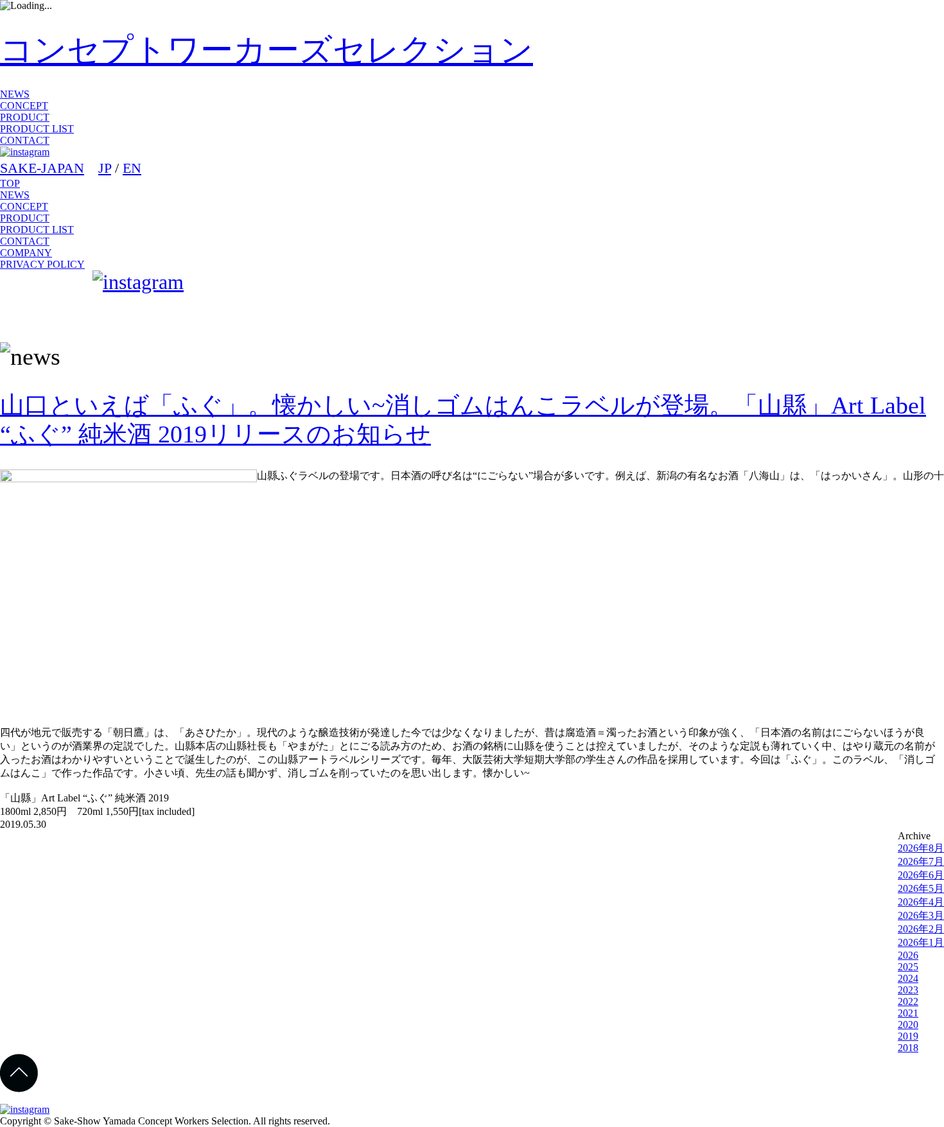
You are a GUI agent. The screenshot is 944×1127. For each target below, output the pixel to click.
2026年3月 (921, 915)
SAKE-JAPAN (42, 168)
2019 (908, 1036)
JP (104, 168)
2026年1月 (921, 942)
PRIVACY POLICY (42, 264)
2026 (908, 955)
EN (132, 168)
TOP (10, 183)
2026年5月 (921, 888)
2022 (908, 1001)
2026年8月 (921, 848)
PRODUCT (24, 117)
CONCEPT (24, 105)
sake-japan (43, 301)
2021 (908, 1013)
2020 (908, 1024)
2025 (908, 966)
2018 (908, 1047)
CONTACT (24, 140)
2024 (908, 978)
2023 (908, 989)
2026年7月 (921, 861)
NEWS (15, 94)
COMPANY (26, 252)
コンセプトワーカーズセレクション (266, 49)
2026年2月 (921, 928)
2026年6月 (921, 874)
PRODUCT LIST (37, 128)
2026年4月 (921, 901)
